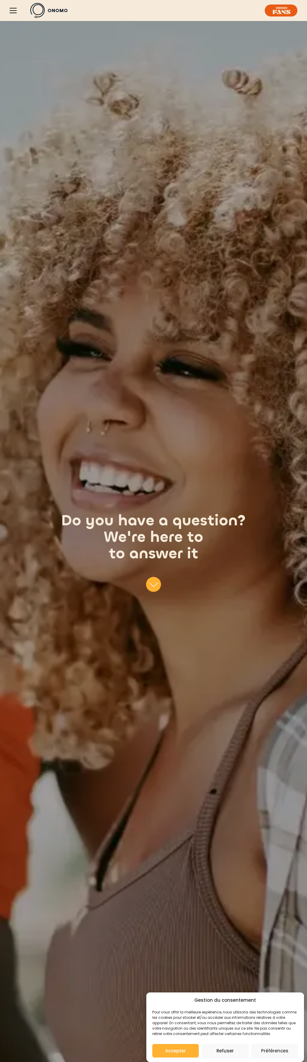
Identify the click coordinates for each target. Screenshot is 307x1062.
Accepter (175, 1051)
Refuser (225, 1051)
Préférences (274, 1051)
